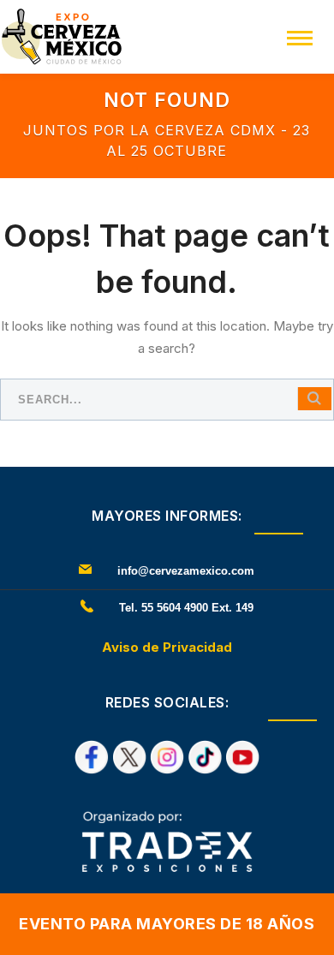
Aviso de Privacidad (167, 647)
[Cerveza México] (61, 35)
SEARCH (314, 398)
